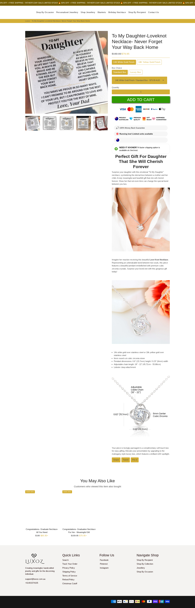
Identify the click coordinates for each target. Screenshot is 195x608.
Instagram (104, 568)
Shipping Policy (69, 572)
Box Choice (117, 68)
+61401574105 (31, 583)
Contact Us (153, 12)
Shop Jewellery (88, 12)
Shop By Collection (145, 564)
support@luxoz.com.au (35, 579)
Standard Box (119, 72)
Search (65, 560)
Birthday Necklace (117, 12)
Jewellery (141, 568)
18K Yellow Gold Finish (149, 62)
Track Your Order (69, 564)
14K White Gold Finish (124, 62)
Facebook (104, 560)
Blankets (102, 12)
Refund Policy (68, 579)
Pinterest (104, 564)
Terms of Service (69, 576)
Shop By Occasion (45, 12)
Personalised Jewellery (67, 12)
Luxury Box (135, 72)
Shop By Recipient (137, 12)
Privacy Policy (68, 568)
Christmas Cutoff (69, 583)
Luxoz (27, 21)
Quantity (115, 87)
